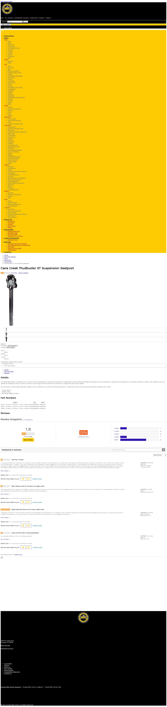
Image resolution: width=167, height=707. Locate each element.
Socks (10, 186)
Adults (10, 196)
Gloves (10, 170)
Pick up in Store (9, 366)
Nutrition (11, 148)
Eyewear (10, 138)
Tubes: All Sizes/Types (15, 123)
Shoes (6, 199)
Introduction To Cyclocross (15, 236)
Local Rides (8, 663)
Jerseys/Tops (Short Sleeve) (17, 171)
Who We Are (11, 221)
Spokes (10, 115)
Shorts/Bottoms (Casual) (16, 183)
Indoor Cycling (12, 160)
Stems (10, 102)
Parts (5, 64)
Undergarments (13, 189)
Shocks (10, 100)
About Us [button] (8, 219)
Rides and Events (12, 240)
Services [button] (7, 242)
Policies (10, 227)
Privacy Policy (12, 226)
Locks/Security (13, 145)
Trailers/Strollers (13, 158)
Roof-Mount (12, 216)
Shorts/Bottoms (13, 181)
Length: (3, 347)
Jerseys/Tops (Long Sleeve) (17, 178)
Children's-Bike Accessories (17, 132)
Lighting (10, 143)
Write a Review (23, 273)
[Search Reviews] (163, 449)
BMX (9, 58)
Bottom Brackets (13, 71)
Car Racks (7, 207)
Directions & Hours (7, 648)
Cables (10, 74)
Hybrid (10, 54)
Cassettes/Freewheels (15, 76)
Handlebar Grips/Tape (15, 87)
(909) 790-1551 (5, 645)
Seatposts (11, 96)
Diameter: (4, 345)
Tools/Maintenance (14, 156)
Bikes (5, 39)
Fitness (10, 53)
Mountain (11, 44)
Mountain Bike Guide (14, 231)
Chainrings (11, 77)
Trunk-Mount (12, 217)
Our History (11, 223)
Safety (10, 153)
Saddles (10, 94)
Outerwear (11, 173)
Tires (9, 122)
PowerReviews (28, 419)
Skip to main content (6, 1)
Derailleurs (11, 82)
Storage (10, 155)
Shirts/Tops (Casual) (14, 179)
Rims (9, 114)
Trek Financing (12, 250)
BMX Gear (11, 130)
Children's (11, 56)
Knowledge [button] (8, 229)
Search (4, 21)
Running (10, 176)
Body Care (11, 133)
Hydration (11, 142)
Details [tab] (6, 370)
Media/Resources (13, 147)
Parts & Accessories (14, 109)
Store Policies (8, 670)
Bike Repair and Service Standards (17, 243)
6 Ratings (14, 273)
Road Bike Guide (12, 233)
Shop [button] (6, 38)
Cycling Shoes (12, 206)
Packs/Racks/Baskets (15, 150)
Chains (10, 79)
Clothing (6, 165)
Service (6, 665)
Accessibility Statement (12, 672)
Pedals (10, 92)
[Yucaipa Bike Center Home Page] (7, 15)
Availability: (5, 362)
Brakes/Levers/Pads (14, 72)
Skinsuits (11, 184)
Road (9, 43)
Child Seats (11, 135)
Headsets (11, 91)
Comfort (10, 49)
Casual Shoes (12, 202)
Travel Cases (12, 161)
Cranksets (11, 81)
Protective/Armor (13, 175)
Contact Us (8, 673)
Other (9, 104)
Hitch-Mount (12, 212)
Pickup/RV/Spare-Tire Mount (17, 214)
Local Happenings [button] (11, 238)
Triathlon (11, 188)
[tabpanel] (83, 385)
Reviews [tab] (6, 373)
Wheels (6, 105)
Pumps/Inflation (13, 151)
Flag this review (37, 478)
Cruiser (10, 51)
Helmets (6, 191)
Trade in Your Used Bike (14, 248)
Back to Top (18, 554)
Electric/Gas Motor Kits (15, 128)
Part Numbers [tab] (9, 371)
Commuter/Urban (14, 48)
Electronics (11, 137)
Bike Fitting (11, 247)
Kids (9, 198)
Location (10, 224)
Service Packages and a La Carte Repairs (19, 245)
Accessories (7, 125)
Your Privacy (8, 668)
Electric (6, 59)
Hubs (9, 112)
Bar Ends (11, 67)
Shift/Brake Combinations (16, 97)
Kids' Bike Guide (12, 234)
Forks (9, 84)
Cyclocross (11, 46)
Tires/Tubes (7, 117)
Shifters (10, 99)
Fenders (10, 140)
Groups (10, 86)
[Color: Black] (6, 330)
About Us (7, 667)
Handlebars (11, 89)
